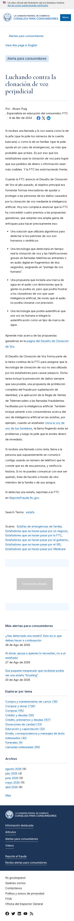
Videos (9, 845)
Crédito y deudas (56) (19, 715)
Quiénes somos (15, 883)
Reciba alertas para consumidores (26, 862)
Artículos (10, 832)
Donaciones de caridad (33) (23, 724)
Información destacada (19, 825)
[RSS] (31, 914)
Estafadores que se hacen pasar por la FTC (33, 535)
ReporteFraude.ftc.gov (24, 498)
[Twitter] (13, 914)
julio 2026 (11, 773)
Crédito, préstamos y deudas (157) (28, 720)
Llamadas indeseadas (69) (22, 747)
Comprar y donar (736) (20, 706)
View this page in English (21, 45)
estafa (30, 512)
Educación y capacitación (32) (25, 729)
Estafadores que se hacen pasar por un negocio (36, 531)
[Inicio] (30, 20)
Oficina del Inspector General (24, 904)
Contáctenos (13, 888)
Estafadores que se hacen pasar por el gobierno (36, 540)
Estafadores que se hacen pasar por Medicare (35, 549)
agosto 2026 (13, 769)
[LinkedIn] (19, 914)
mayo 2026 (12, 782)
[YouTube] (25, 914)
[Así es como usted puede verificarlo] (33, 4)
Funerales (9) (14, 742)
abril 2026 (11, 787)
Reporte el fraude (16, 856)
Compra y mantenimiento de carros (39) (31, 701)
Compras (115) (14, 710)
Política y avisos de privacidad (24, 893)
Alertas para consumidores (26, 36)
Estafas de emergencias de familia (39, 526)
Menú (65, 17)
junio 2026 (11, 778)
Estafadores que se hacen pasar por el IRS (33, 544)
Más (8, 795)
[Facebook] (7, 914)
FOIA (8, 899)
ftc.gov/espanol (15, 877)
